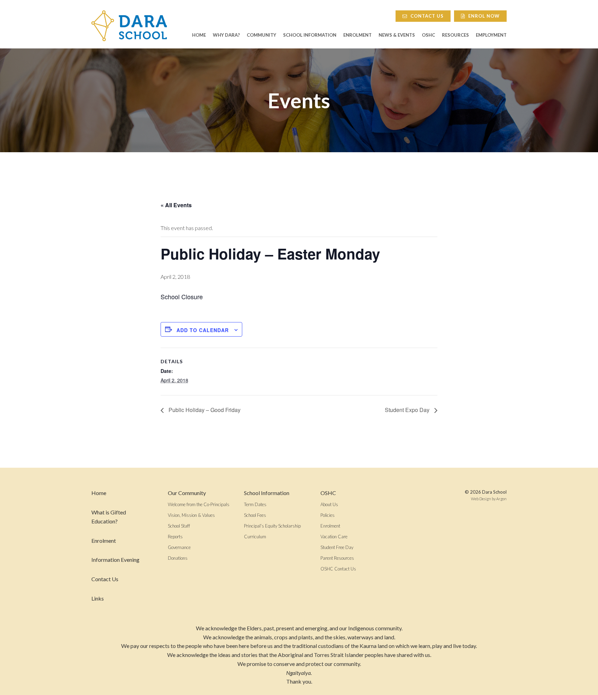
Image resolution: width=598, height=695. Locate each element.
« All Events (176, 205)
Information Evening (115, 559)
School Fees (255, 515)
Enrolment (357, 35)
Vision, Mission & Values (191, 515)
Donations (178, 558)
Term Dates (255, 504)
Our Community (187, 493)
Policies (327, 515)
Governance (179, 547)
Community (261, 35)
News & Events (397, 35)
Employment (491, 35)
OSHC (428, 35)
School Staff (179, 526)
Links (97, 598)
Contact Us (426, 16)
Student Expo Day (408, 410)
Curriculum (255, 536)
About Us (329, 504)
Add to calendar (202, 330)
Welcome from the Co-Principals (198, 504)
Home (199, 35)
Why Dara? (226, 35)
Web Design (481, 498)
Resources (455, 35)
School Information (309, 35)
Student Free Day (336, 547)
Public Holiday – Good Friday (204, 410)
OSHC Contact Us (338, 568)
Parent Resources (337, 558)
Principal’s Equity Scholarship (272, 526)
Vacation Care (333, 536)
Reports (175, 536)
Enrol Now (483, 16)
